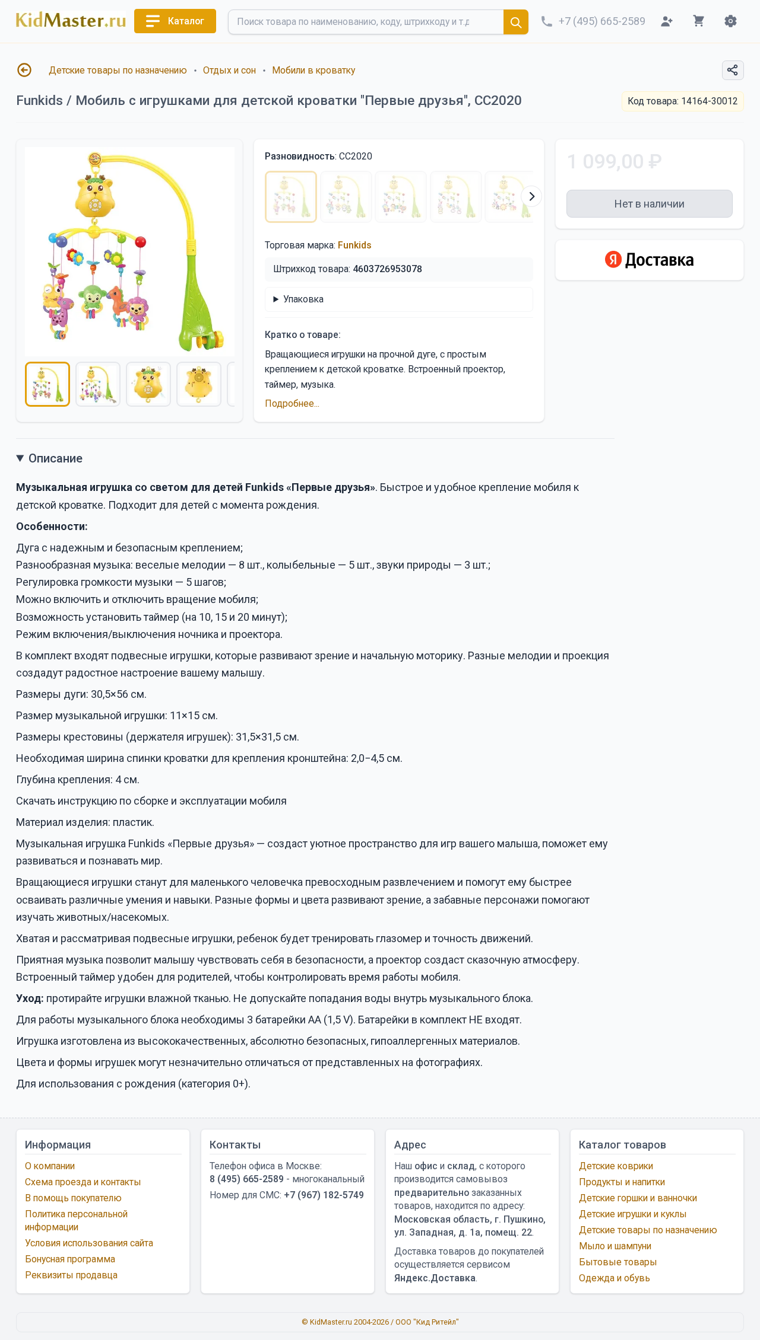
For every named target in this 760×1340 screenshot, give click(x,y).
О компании (50, 1166)
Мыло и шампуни (615, 1246)
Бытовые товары (618, 1262)
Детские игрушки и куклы (633, 1214)
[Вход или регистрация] (666, 21)
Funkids (355, 245)
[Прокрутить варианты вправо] (531, 196)
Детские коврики (616, 1166)
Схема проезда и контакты (83, 1182)
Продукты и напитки (622, 1182)
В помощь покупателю (73, 1198)
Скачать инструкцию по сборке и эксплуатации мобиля (151, 801)
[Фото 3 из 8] (148, 384)
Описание (55, 458)
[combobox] (378, 22)
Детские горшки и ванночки (638, 1198)
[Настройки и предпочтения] (730, 21)
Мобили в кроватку (313, 70)
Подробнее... (292, 403)
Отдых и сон (229, 70)
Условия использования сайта (89, 1243)
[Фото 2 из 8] (98, 384)
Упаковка (303, 299)
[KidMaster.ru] (71, 19)
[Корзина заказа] (698, 21)
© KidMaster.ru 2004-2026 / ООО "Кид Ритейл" (380, 1321)
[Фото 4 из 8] (198, 384)
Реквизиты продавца (71, 1275)
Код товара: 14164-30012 (683, 101)
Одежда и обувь (614, 1278)
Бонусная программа (70, 1259)
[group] (130, 251)
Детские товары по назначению (118, 70)
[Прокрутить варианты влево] (266, 196)
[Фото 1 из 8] (47, 384)
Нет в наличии (650, 203)
